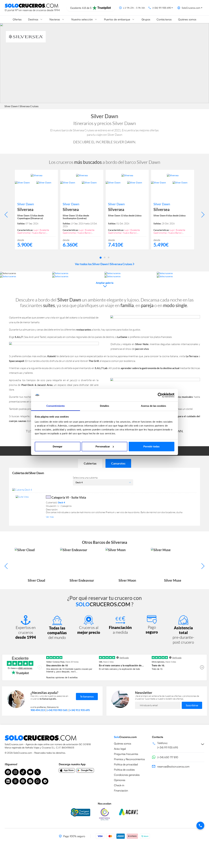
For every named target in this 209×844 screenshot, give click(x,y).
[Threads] (15, 781)
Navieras (54, 19)
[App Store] (67, 770)
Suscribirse (192, 705)
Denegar (57, 446)
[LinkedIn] (8, 781)
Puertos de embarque (117, 19)
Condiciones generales (127, 774)
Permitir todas (151, 446)
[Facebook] (8, 772)
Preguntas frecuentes (126, 754)
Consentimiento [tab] (55, 405)
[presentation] (7, 214)
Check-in (119, 785)
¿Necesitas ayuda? (44, 692)
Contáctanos (164, 19)
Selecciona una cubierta (85, 477)
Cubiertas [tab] (90, 463)
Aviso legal (120, 748)
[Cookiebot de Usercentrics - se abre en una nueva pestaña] (160, 395)
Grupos (146, 19)
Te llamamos (87, 696)
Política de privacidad (126, 764)
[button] (100, 257)
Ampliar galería (104, 282)
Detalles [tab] (104, 405)
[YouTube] (30, 772)
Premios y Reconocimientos (129, 759)
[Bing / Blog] (30, 781)
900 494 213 (38, 710)
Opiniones (119, 780)
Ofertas (17, 19)
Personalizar (103, 446)
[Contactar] (200, 825)
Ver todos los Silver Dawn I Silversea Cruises (104, 264)
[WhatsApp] (37, 781)
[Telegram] (45, 781)
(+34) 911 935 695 (79, 710)
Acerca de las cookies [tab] (153, 405)
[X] (37, 772)
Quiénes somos (187, 19)
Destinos (33, 19)
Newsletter (143, 692)
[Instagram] (15, 772)
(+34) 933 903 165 (57, 710)
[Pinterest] (23, 781)
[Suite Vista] (29, 496)
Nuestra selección (82, 19)
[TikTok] (23, 772)
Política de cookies (124, 769)
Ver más (50, 516)
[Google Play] (85, 770)
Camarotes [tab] (118, 463)
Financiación (121, 790)
